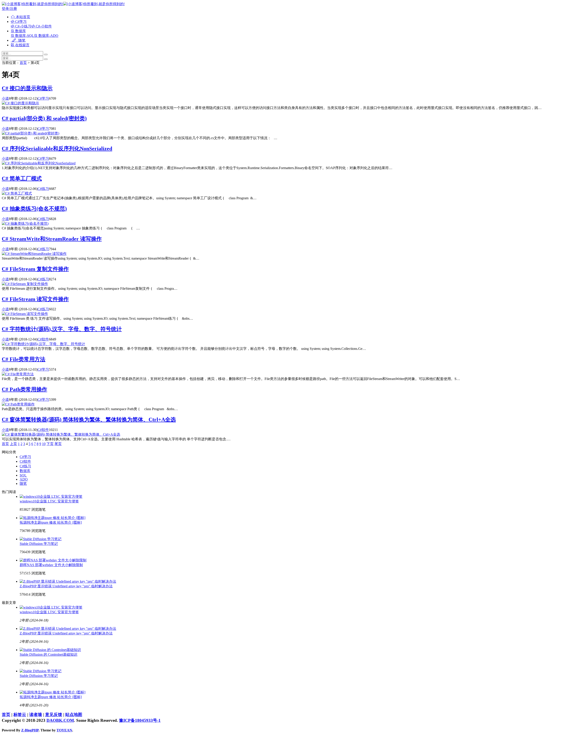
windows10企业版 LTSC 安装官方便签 (49, 501)
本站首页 (22, 17)
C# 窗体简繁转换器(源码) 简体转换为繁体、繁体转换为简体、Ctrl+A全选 (89, 419)
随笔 (21, 40)
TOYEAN (64, 730)
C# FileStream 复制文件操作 (35, 269)
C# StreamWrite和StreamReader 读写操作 (52, 239)
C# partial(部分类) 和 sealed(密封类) (44, 118)
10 (44, 444)
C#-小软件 (43, 26)
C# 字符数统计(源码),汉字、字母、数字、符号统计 (62, 329)
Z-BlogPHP (30, 730)
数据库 (20, 31)
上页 (13, 444)
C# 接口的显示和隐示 (27, 88)
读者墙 (35, 714)
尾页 (58, 444)
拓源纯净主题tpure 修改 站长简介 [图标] (51, 522)
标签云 (19, 714)
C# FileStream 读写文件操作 (35, 299)
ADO (24, 479)
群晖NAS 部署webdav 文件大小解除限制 (51, 565)
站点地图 (73, 714)
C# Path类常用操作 (24, 389)
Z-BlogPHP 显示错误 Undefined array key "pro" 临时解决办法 (66, 586)
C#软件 (43, 339)
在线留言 (21, 45)
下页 (50, 444)
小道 (5, 98)
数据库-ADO (48, 36)
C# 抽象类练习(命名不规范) (34, 209)
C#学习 (20, 21)
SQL (23, 475)
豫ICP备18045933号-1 (140, 720)
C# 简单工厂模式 (22, 178)
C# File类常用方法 (23, 359)
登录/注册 (9, 8)
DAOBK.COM (60, 720)
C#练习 (43, 189)
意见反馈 (53, 714)
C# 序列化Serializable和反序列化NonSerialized (57, 148)
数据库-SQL (24, 36)
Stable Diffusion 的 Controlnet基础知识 (48, 654)
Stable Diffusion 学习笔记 (39, 544)
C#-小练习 (22, 26)
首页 (23, 63)
